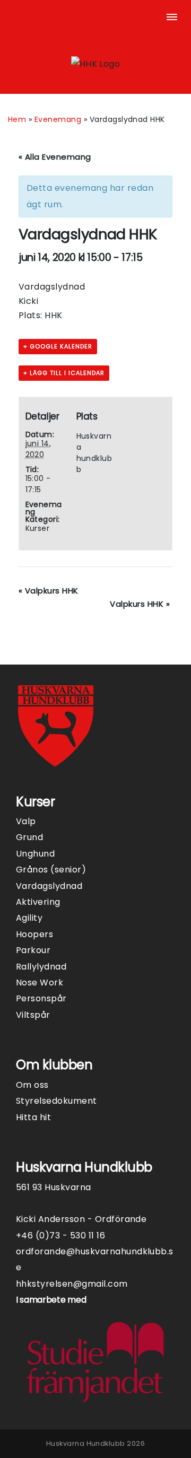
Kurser (37, 528)
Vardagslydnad (49, 886)
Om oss (32, 1085)
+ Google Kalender (57, 346)
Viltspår (33, 1015)
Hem (17, 119)
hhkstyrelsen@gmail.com (72, 1284)
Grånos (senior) (51, 869)
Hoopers (34, 934)
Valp (26, 821)
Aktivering (38, 902)
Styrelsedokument (56, 1101)
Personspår (41, 998)
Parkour (33, 950)
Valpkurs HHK (49, 590)
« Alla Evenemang (55, 156)
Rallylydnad (41, 967)
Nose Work (39, 982)
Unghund (35, 854)
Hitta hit (33, 1117)
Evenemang (57, 119)
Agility (29, 918)
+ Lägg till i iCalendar (64, 373)
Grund (29, 837)
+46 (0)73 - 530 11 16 (60, 1235)
